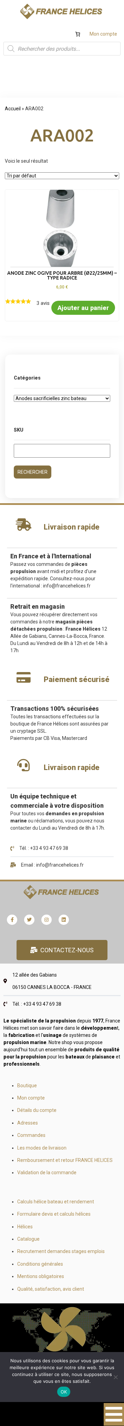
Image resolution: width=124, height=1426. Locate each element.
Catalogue (28, 1239)
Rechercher (33, 472)
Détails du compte (36, 1110)
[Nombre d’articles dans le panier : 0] (78, 34)
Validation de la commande (46, 1172)
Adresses (27, 1123)
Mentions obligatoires (40, 1276)
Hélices (25, 1226)
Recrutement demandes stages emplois (61, 1251)
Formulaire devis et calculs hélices (54, 1214)
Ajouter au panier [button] (83, 307)
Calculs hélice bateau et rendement (55, 1201)
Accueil (13, 108)
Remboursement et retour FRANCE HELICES (65, 1160)
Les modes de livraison (41, 1148)
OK (64, 1391)
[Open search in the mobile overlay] (62, 48)
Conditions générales (40, 1264)
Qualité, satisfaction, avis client (50, 1289)
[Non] (115, 1377)
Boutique (27, 1085)
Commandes (31, 1135)
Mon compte (103, 34)
